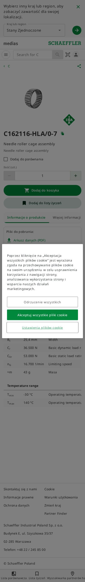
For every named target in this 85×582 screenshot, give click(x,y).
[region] (42, 291)
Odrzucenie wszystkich (42, 302)
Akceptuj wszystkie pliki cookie (42, 315)
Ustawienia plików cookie (42, 327)
